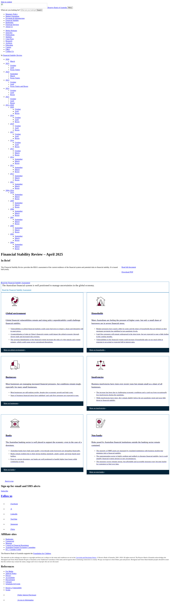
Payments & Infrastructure (15, 18)
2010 (12, 192)
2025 (7, 63)
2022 (7, 88)
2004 (12, 242)
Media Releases (11, 31)
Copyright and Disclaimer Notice (86, 557)
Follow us (6, 495)
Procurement (10, 580)
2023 (7, 80)
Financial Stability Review (12, 55)
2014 (12, 157)
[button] (42, 320)
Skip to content (6, 2)
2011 (12, 182)
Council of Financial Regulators (17, 545)
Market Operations (12, 16)
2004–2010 (10, 190)
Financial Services (12, 25)
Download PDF (127, 272)
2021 (7, 97)
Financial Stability (12, 20)
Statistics (9, 37)
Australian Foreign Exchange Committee (20, 547)
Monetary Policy (12, 14)
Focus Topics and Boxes (19, 86)
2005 (12, 234)
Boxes (12, 95)
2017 (12, 132)
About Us (9, 27)
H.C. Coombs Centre (13, 550)
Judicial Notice (11, 573)
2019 (12, 115)
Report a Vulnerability (14, 588)
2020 (12, 107)
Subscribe (4, 491)
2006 (12, 226)
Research (9, 41)
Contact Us (10, 51)
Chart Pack (10, 39)
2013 (12, 165)
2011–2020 (10, 105)
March (12, 61)
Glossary (9, 582)
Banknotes (9, 22)
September (14, 74)
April (12, 68)
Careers (8, 47)
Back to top (9, 481)
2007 (12, 217)
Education (9, 45)
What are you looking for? (10, 10)
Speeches (9, 33)
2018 (12, 124)
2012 (12, 174)
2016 (12, 140)
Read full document (129, 267)
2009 (12, 201)
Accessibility (10, 578)
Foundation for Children (42, 553)
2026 (7, 59)
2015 (12, 149)
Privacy (8, 576)
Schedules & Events (13, 584)
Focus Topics (15, 70)
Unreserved (10, 541)
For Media (9, 571)
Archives (9, 43)
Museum (9, 543)
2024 (7, 72)
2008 (12, 209)
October (13, 65)
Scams (8, 590)
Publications (10, 35)
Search (39, 10)
